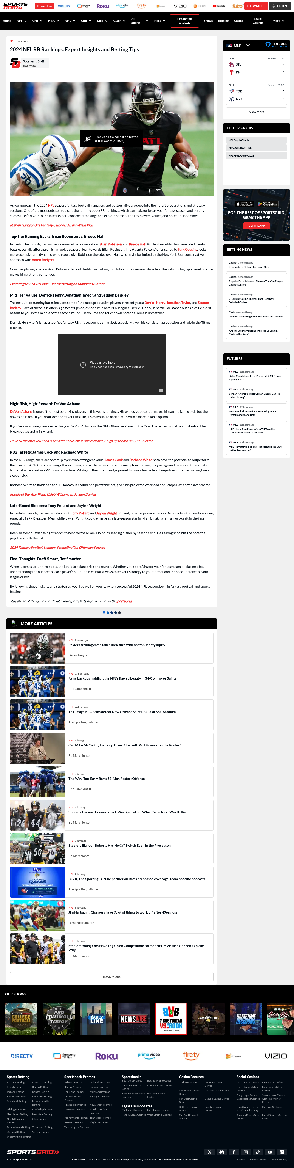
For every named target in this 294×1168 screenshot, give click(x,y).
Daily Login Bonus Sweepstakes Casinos (248, 1097)
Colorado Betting (42, 1082)
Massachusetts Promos (72, 1098)
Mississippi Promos (75, 1104)
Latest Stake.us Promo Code (274, 1116)
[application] (112, 139)
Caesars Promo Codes (159, 1085)
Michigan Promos (100, 1096)
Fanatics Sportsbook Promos (133, 1095)
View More (256, 112)
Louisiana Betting (42, 1096)
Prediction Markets (184, 21)
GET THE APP (257, 225)
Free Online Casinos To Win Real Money (248, 1108)
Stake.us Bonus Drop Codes (248, 1116)
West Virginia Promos (76, 1127)
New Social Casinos (273, 1082)
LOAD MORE (112, 976)
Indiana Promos (99, 1087)
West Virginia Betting (19, 1136)
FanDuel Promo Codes (156, 1095)
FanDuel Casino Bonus (188, 1100)
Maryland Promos (100, 1091)
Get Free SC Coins (272, 1106)
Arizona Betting (16, 1082)
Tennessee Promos (100, 1117)
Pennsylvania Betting (18, 1127)
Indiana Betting (15, 1091)
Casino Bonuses (188, 1082)
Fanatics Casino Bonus (213, 1108)
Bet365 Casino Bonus (217, 1098)
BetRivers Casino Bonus (188, 1108)
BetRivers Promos (132, 1080)
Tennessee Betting (42, 1127)
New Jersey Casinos (158, 1109)
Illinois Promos (72, 1087)
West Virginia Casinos (159, 1114)
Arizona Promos (73, 1082)
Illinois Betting (40, 1087)
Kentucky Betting (16, 1096)
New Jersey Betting (17, 1114)
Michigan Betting (16, 1109)
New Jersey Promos (101, 1104)
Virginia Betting (41, 1131)
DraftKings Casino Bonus (189, 1092)
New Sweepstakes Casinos (272, 1088)
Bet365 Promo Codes (159, 1080)
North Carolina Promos (98, 1111)
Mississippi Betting (42, 1109)
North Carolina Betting (15, 1120)
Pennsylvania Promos (76, 1117)
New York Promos (74, 1109)
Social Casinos (258, 20)
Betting (223, 20)
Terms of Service (259, 1159)
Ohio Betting (39, 1119)
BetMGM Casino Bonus (214, 1084)
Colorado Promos (100, 1082)
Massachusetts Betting (40, 1103)
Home (7, 20)
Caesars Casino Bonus (217, 1090)
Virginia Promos (99, 1122)
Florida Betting (15, 1087)
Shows (208, 20)
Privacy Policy (279, 1159)
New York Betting (42, 1114)
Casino (238, 20)
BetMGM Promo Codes (131, 1087)
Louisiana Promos (74, 1091)
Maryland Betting (16, 1101)
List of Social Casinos (248, 1082)
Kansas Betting (40, 1091)
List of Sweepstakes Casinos (247, 1088)
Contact (241, 1159)
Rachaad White (141, 460)
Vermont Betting (16, 1131)
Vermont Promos (74, 1122)
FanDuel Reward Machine (188, 1116)
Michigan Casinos (132, 1109)
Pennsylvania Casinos (134, 1114)
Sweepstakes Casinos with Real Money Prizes (274, 1099)
